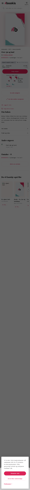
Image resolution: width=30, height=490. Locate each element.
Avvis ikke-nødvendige (15, 478)
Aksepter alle (15, 473)
